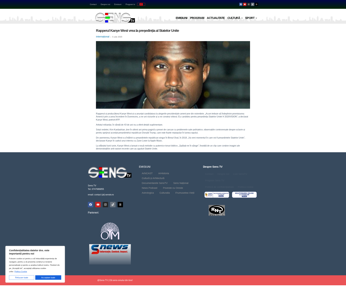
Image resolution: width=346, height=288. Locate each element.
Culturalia (164, 192)
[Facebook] (240, 4)
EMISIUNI (144, 166)
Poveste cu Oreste (173, 188)
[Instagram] (248, 4)
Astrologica (148, 192)
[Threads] (256, 4)
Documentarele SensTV (155, 183)
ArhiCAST (147, 173)
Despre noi (105, 4)
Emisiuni (118, 4)
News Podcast (149, 188)
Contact (93, 4)
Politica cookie (245, 187)
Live (141, 4)
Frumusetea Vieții (184, 192)
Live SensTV (240, 174)
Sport (249, 18)
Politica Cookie (20, 271)
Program (197, 18)
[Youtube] (244, 4)
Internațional (102, 36)
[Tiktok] (252, 4)
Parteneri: (93, 212)
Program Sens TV (214, 180)
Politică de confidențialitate (219, 187)
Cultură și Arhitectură (153, 178)
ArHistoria (163, 173)
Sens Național (180, 183)
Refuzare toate (21, 277)
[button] (235, 18)
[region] (35, 264)
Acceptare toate (48, 277)
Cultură (233, 18)
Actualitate (216, 18)
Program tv (130, 4)
